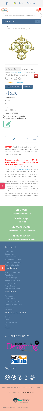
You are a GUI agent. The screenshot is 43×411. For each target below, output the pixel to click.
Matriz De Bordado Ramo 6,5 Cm (19, 29)
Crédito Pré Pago (11, 278)
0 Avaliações (20, 82)
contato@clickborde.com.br (21, 213)
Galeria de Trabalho (12, 301)
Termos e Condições (12, 265)
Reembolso (9, 275)
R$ (20, 3)
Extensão (31, 3)
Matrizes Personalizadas (13, 304)
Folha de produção (14, 86)
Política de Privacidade (13, 262)
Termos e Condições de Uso (20, 169)
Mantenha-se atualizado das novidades (21, 239)
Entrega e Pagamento (13, 259)
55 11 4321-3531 (21, 222)
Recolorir (27, 86)
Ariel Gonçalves (27, 392)
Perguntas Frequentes (13, 280)
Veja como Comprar (12, 272)
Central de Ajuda (11, 283)
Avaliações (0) (27, 69)
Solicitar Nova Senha (12, 289)
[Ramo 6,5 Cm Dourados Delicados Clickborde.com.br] (21, 47)
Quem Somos (10, 299)
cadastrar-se (22, 72)
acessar (13, 72)
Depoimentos (10, 307)
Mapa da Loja (10, 286)
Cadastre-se (9, 254)
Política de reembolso (12, 257)
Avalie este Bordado (13, 69)
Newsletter (8, 310)
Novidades (9, 296)
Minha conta (9, 251)
